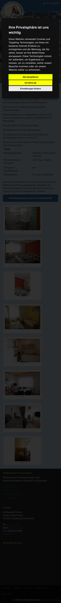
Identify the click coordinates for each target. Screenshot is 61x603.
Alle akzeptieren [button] (30, 77)
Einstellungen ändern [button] (30, 88)
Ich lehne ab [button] (30, 83)
